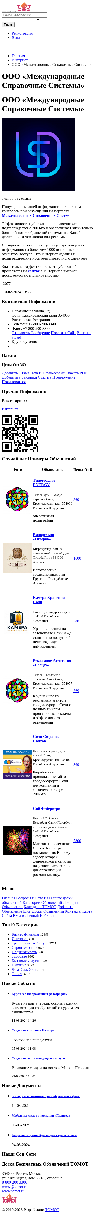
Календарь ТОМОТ (40, 907)
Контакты (73, 911)
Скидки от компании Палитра (33, 1030)
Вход (16, 38)
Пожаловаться (14, 382)
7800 (77, 841)
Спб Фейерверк (46, 808)
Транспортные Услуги (30, 943)
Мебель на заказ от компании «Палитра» (41, 1115)
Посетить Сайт (63, 333)
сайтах (34, 271)
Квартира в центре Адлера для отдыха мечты (44, 1135)
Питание (19, 965)
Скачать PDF (76, 373)
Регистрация (22, 33)
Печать (36, 373)
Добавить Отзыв (15, 373)
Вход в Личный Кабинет (33, 916)
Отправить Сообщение (31, 333)
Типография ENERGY (44, 482)
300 (76, 621)
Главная (18, 56)
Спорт (17, 974)
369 (76, 500)
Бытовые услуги (25, 961)
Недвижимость (24, 952)
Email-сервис (54, 373)
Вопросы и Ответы (32, 898)
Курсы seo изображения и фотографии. (39, 994)
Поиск (8, 25)
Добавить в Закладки (19, 377)
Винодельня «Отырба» (43, 537)
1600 (77, 558)
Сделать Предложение (56, 377)
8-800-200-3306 (14, 1182)
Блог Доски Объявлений (43, 911)
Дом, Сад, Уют (24, 969)
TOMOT (52, 1210)
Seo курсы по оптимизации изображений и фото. (46, 1096)
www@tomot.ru (14, 1187)
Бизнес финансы (25, 934)
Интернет (20, 60)
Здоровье (19, 956)
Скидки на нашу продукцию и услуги (38, 1058)
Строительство (24, 947)
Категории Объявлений (42, 902)
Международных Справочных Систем (36, 215)
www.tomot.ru (13, 1191)
